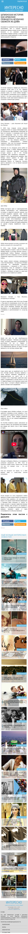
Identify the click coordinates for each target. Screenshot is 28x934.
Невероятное (6, 929)
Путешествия (6, 932)
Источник (3, 528)
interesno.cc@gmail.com (14, 909)
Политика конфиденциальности (11, 921)
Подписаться (22, 1)
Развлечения (6, 924)
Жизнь (4, 927)
